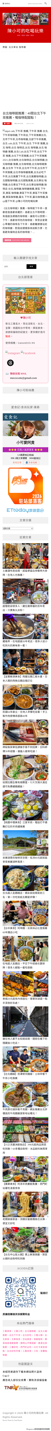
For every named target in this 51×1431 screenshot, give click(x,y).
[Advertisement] (25, 84)
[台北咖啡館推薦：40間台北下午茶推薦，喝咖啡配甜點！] (25, 166)
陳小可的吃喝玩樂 (25, 31)
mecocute (19, 123)
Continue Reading (20, 240)
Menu (7, 3)
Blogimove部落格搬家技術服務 (38, 1429)
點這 (7, 336)
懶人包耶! (7, 123)
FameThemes (18, 1420)
